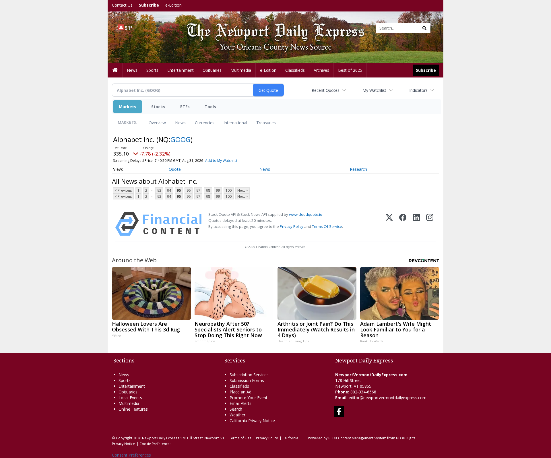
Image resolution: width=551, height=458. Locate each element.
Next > (242, 190)
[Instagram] (430, 223)
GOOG (180, 139)
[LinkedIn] (416, 223)
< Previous (123, 190)
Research (358, 169)
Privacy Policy (291, 226)
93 (159, 190)
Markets (127, 106)
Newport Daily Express (160, 438)
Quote (175, 169)
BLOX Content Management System (357, 438)
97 (198, 190)
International (235, 122)
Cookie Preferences (155, 443)
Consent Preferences (131, 455)
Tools (210, 106)
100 (229, 190)
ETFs (185, 106)
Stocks (158, 106)
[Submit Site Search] (424, 28)
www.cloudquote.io (305, 214)
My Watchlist (374, 90)
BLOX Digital (406, 438)
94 (169, 190)
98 (208, 190)
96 (189, 190)
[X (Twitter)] (389, 223)
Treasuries (266, 122)
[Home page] (271, 27)
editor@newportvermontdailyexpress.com (387, 397)
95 (179, 190)
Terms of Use (240, 438)
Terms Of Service (327, 226)
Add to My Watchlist (221, 160)
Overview (157, 122)
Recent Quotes (325, 90)
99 (218, 190)
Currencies (204, 122)
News (180, 122)
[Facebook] (403, 223)
